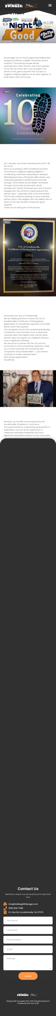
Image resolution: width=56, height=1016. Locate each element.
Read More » (9, 83)
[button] (49, 5)
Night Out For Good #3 (18, 51)
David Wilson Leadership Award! (23, 414)
